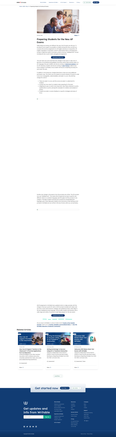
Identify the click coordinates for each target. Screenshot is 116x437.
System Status (87, 417)
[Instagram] (30, 426)
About (85, 404)
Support (85, 410)
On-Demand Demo (75, 421)
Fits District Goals (57, 409)
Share (76, 35)
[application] (46, 2)
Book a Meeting (74, 424)
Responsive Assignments (59, 404)
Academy (73, 404)
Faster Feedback (57, 405)
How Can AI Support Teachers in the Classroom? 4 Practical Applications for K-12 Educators (30, 350)
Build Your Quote (74, 423)
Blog (72, 407)
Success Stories (74, 412)
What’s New (86, 416)
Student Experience (58, 419)
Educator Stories (74, 414)
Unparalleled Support (58, 411)
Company (86, 401)
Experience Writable (58, 413)
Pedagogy (73, 405)
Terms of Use (83, 433)
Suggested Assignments (59, 416)
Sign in (87, 420)
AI (20, 363)
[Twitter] (27, 426)
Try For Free (73, 426)
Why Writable (57, 401)
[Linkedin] (36, 426)
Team (85, 405)
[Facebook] (25, 426)
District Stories (74, 416)
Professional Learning (88, 412)
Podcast (72, 409)
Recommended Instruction (59, 407)
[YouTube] (33, 426)
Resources (73, 401)
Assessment (24, 363)
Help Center (86, 414)
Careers (85, 407)
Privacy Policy (89, 433)
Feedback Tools (57, 417)
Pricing (72, 419)
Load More (57, 376)
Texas (84, 361)
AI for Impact (57, 422)
